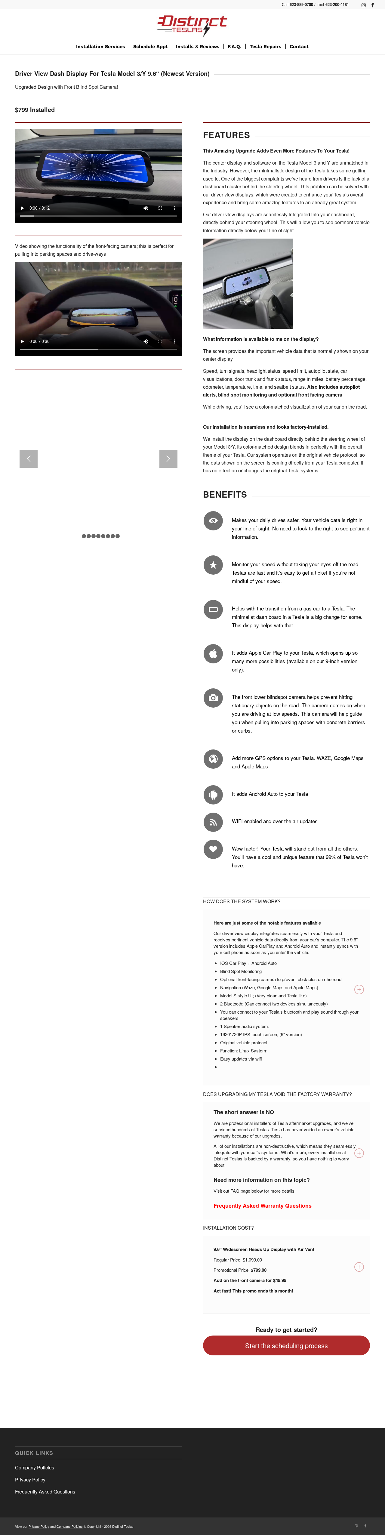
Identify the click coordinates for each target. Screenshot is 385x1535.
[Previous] (29, 459)
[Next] (168, 459)
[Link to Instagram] (363, 4)
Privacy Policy (30, 1479)
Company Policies (34, 1467)
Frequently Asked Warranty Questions (263, 1205)
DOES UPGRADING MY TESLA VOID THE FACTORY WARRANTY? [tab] (277, 1094)
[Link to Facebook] (372, 4)
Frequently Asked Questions (45, 1491)
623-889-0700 (301, 4)
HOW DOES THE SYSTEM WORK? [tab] (242, 901)
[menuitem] (100, 46)
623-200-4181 (337, 4)
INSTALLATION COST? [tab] (228, 1227)
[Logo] (192, 24)
